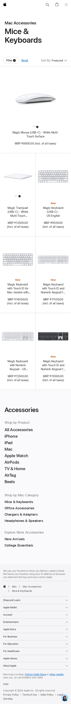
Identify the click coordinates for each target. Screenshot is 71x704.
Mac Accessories (32, 586)
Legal (60, 694)
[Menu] (66, 4)
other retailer (57, 674)
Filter (12, 61)
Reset (24, 60)
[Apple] (4, 586)
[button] (47, 4)
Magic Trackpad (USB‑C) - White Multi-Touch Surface (17, 212)
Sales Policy (47, 694)
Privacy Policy (11, 694)
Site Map (8, 699)
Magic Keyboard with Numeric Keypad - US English (17, 365)
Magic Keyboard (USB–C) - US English (53, 211)
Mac (14, 586)
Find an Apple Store (35, 674)
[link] (64, 697)
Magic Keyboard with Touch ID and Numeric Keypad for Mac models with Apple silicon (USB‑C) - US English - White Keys (53, 288)
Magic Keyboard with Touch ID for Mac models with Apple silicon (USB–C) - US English (18, 288)
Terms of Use (29, 694)
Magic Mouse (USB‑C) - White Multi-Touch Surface (35, 134)
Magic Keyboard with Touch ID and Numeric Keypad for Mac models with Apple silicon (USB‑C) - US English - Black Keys (53, 365)
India (5, 684)
